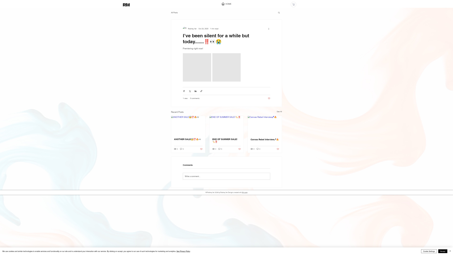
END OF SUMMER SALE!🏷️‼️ (224, 140)
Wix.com (244, 192)
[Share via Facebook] (184, 91)
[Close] (450, 251)
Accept (442, 251)
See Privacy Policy (183, 251)
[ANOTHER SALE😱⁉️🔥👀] (188, 125)
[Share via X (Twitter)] (190, 91)
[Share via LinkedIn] (195, 91)
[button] (279, 12)
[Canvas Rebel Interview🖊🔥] (265, 125)
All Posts (174, 12)
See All (279, 111)
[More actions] (268, 28)
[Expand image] (197, 67)
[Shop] (293, 4)
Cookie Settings (429, 251)
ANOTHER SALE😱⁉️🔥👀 (187, 139)
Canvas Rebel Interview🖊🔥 (265, 139)
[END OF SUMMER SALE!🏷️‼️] (227, 125)
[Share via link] (201, 91)
